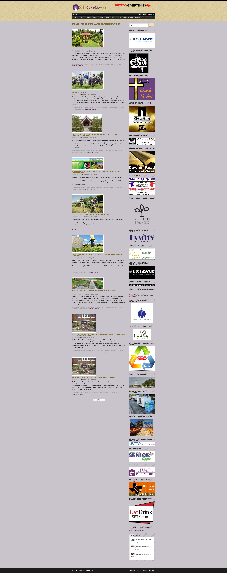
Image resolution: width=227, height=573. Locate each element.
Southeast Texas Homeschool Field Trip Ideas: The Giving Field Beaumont (141, 555)
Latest (132, 535)
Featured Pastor (104, 17)
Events (113, 17)
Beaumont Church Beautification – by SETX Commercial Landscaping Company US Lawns (96, 172)
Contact (137, 17)
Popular (137, 535)
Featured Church (78, 17)
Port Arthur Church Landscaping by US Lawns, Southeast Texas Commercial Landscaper (94, 135)
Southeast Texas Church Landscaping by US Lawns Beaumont (93, 377)
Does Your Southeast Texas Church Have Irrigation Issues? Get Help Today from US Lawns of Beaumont (98, 334)
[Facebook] (153, 15)
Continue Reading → (78, 65)
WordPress (139, 570)
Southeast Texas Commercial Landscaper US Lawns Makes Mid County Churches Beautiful (97, 91)
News (119, 17)
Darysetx (92, 51)
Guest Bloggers (128, 17)
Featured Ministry (91, 17)
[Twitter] (151, 15)
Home (75, 14)
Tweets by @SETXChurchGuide (136, 530)
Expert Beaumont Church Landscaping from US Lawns (91, 214)
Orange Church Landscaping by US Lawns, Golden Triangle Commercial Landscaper (97, 255)
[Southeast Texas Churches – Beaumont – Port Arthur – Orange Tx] (89, 10)
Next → (102, 399)
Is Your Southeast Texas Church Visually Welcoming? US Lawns (94, 49)
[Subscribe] (149, 15)
